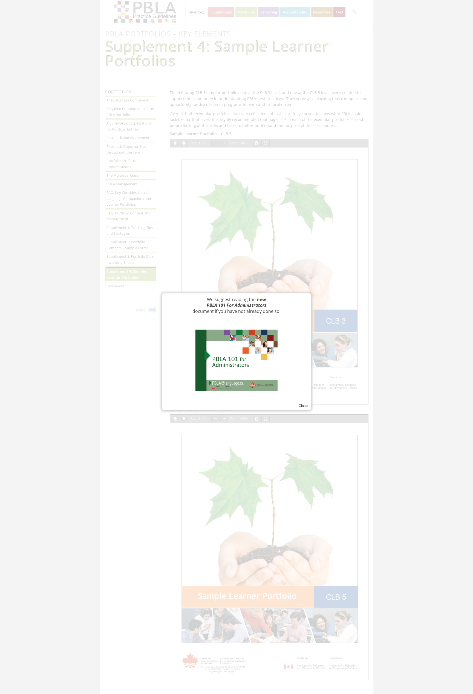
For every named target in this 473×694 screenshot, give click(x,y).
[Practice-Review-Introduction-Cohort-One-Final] (236, 360)
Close (303, 406)
